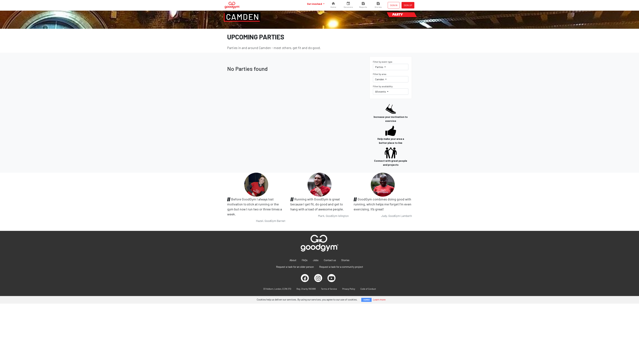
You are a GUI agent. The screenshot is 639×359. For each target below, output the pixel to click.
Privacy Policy (348, 289)
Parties (379, 66)
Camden (242, 16)
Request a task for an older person (295, 266)
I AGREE (366, 300)
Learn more (379, 299)
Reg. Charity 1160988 (306, 289)
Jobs (316, 260)
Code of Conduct (368, 289)
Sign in (393, 5)
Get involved (314, 3)
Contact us (330, 260)
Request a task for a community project (341, 266)
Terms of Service (329, 289)
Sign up (408, 5)
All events (380, 91)
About (293, 260)
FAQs (305, 260)
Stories (345, 260)
